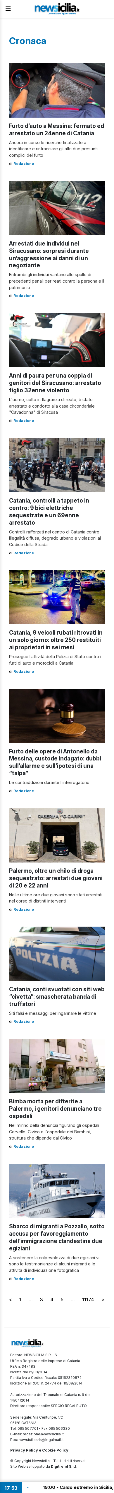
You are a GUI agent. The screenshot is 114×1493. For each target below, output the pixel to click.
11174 (88, 1299)
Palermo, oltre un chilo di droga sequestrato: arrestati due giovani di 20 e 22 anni (56, 878)
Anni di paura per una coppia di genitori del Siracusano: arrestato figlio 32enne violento (55, 383)
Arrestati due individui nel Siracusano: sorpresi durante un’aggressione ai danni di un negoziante (49, 254)
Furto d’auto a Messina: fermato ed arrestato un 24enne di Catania (56, 129)
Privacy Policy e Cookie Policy (39, 1450)
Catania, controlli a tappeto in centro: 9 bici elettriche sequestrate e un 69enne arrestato (49, 511)
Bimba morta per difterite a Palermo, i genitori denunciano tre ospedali (55, 1109)
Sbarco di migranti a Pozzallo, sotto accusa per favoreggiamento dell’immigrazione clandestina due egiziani (57, 1237)
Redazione (23, 163)
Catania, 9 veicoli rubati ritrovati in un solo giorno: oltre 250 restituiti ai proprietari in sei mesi (56, 640)
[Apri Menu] (8, 9)
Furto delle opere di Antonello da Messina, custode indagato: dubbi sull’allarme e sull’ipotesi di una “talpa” (55, 762)
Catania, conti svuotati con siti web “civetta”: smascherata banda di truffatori (57, 996)
